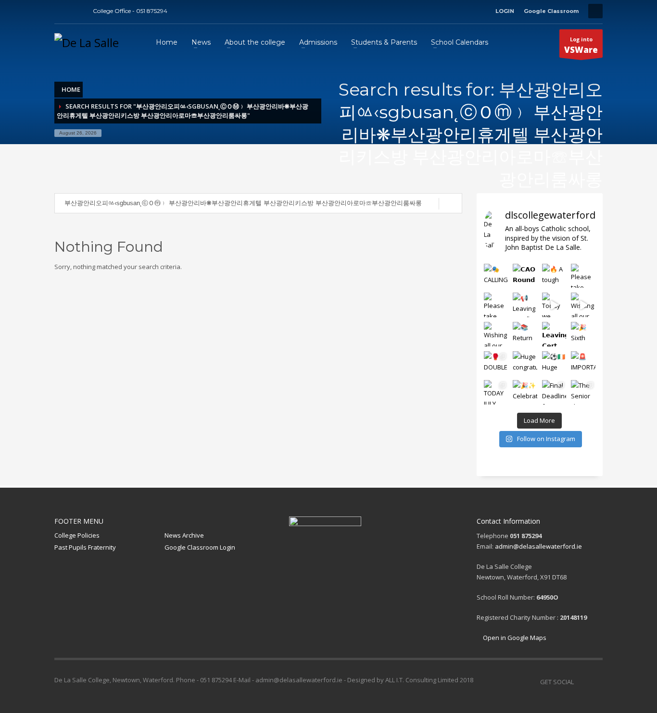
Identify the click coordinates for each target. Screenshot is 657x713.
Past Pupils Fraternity (85, 547)
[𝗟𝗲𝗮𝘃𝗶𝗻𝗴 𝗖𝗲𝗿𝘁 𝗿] (554, 334)
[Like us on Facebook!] (581, 682)
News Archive (184, 535)
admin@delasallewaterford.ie (538, 546)
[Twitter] (76, 11)
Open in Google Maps (513, 637)
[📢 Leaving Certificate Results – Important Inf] (525, 305)
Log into (581, 45)
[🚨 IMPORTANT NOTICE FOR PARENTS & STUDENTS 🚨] (583, 363)
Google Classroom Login (199, 547)
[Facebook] (61, 11)
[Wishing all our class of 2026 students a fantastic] (583, 305)
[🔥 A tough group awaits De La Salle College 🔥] (554, 276)
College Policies (77, 535)
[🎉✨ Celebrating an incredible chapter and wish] (525, 392)
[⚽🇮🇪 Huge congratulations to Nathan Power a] (554, 363)
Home (71, 89)
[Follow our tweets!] (595, 682)
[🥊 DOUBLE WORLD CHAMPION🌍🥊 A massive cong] (496, 363)
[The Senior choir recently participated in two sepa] (583, 392)
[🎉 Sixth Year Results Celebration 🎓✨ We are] (583, 334)
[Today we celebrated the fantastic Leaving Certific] (554, 305)
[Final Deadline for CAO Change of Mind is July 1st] (554, 392)
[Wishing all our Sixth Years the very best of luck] (496, 334)
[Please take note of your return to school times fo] (583, 276)
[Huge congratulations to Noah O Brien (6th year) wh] (525, 363)
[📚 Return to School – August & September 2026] (525, 334)
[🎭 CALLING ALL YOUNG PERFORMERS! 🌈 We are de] (496, 276)
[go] (450, 204)
